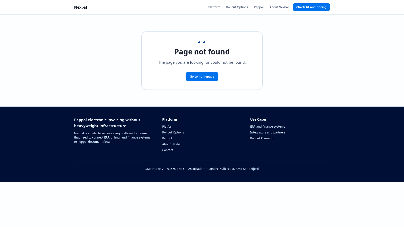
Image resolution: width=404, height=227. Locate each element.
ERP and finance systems (267, 126)
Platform (214, 7)
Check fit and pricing (311, 7)
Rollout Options (237, 7)
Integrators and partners (268, 132)
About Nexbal (279, 7)
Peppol (259, 7)
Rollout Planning (262, 138)
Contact (167, 150)
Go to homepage (202, 76)
